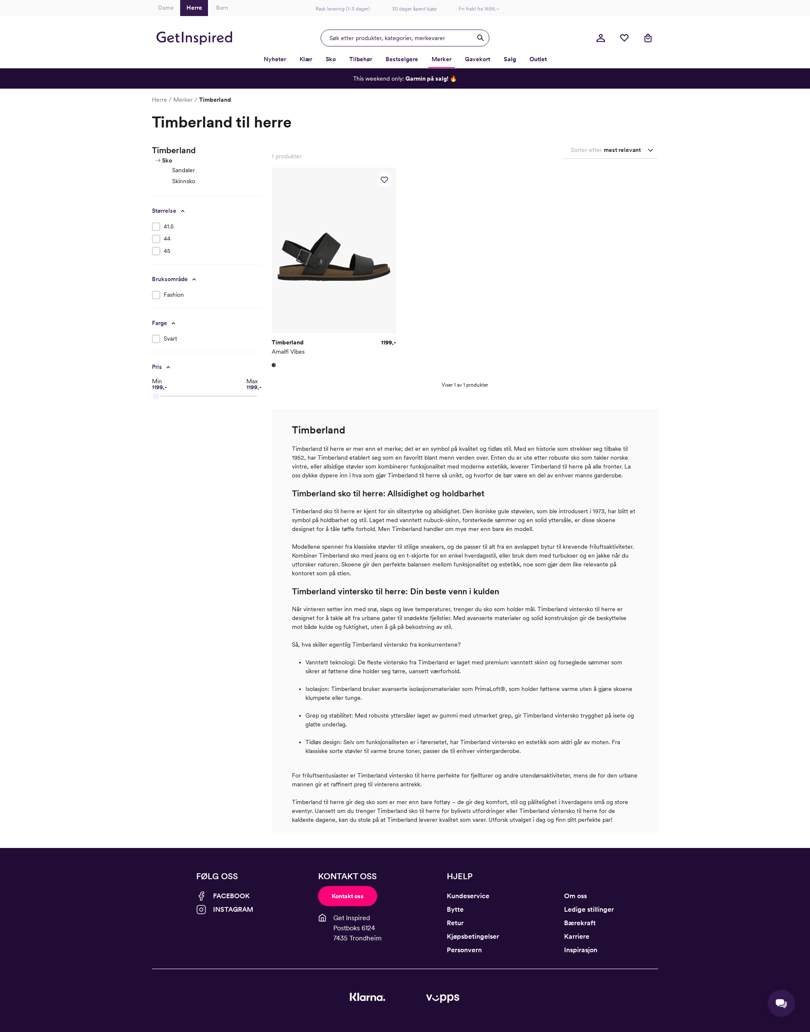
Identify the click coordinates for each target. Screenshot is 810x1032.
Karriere (576, 936)
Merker (183, 99)
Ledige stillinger (589, 909)
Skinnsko (183, 181)
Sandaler (183, 170)
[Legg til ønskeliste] (384, 179)
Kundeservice (468, 896)
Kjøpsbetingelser (473, 936)
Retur (455, 923)
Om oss (575, 896)
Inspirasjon (580, 950)
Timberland (215, 99)
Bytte (455, 909)
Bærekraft (580, 923)
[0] (624, 38)
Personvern (464, 950)
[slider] (156, 396)
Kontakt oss (348, 896)
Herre (159, 99)
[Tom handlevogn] (648, 38)
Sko (167, 160)
